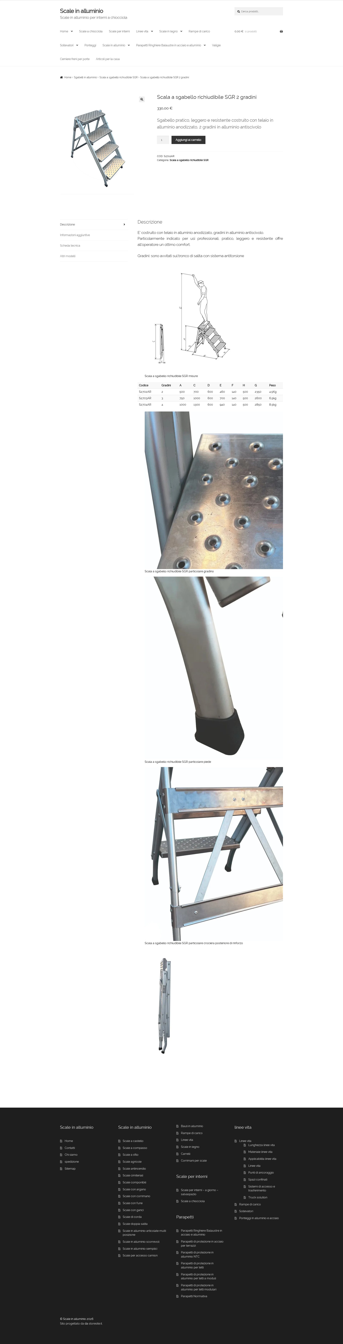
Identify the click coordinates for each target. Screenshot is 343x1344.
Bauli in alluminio (192, 1126)
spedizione (72, 1161)
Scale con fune (133, 1203)
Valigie (216, 45)
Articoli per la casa (108, 59)
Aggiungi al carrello (188, 140)
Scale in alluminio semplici (140, 1248)
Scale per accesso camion (140, 1255)
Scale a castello (133, 1141)
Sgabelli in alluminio (85, 77)
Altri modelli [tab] (67, 256)
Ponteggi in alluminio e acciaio (259, 1218)
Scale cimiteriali (133, 1175)
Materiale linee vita (260, 1152)
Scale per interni (119, 31)
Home (64, 31)
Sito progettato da (72, 1323)
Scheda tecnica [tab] (70, 245)
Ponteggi (90, 45)
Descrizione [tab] (67, 224)
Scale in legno (168, 31)
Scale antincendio (134, 1168)
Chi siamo (71, 1154)
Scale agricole (132, 1161)
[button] (142, 99)
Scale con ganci (133, 1210)
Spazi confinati (257, 1179)
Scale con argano (134, 1189)
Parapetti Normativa (194, 1296)
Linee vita (142, 31)
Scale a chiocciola (91, 31)
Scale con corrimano (136, 1196)
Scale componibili (134, 1182)
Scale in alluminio (81, 11)
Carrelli (185, 1153)
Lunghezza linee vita (261, 1145)
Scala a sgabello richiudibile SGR (119, 77)
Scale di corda (132, 1217)
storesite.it (95, 1323)
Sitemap (70, 1168)
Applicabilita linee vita (262, 1158)
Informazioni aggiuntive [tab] (75, 235)
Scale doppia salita (135, 1224)
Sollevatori (66, 45)
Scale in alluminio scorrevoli (141, 1241)
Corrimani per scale (194, 1160)
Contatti (70, 1148)
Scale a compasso (135, 1148)
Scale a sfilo (130, 1154)
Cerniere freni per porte (75, 59)
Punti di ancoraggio (261, 1172)
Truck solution (257, 1197)
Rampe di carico (199, 31)
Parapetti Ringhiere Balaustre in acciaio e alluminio (168, 45)
